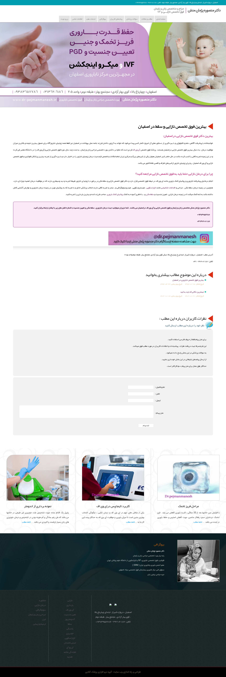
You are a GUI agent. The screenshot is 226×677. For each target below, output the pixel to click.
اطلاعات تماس (77, 19)
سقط (70, 623)
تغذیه (69, 656)
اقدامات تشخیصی (168, 188)
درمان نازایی (40, 605)
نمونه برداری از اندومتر (37, 506)
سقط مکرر (150, 194)
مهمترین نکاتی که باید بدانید (192, 292)
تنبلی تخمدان (70, 642)
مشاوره (42, 600)
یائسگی (69, 628)
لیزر (44, 619)
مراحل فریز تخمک (188, 506)
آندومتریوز (70, 619)
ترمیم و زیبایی (39, 623)
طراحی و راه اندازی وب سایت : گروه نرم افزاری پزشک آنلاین (113, 672)
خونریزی (70, 633)
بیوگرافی (102, 19)
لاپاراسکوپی (151, 188)
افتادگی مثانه (70, 652)
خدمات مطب (90, 19)
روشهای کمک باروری (114, 194)
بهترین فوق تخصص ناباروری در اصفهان (188, 280)
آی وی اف (136, 150)
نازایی (69, 600)
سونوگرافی (41, 609)
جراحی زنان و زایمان (37, 614)
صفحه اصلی (160, 19)
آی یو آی (70, 647)
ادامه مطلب (197, 522)
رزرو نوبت (64, 19)
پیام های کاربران (116, 19)
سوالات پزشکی (131, 19)
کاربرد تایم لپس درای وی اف (113, 506)
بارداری (69, 605)
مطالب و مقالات (146, 19)
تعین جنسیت (70, 614)
